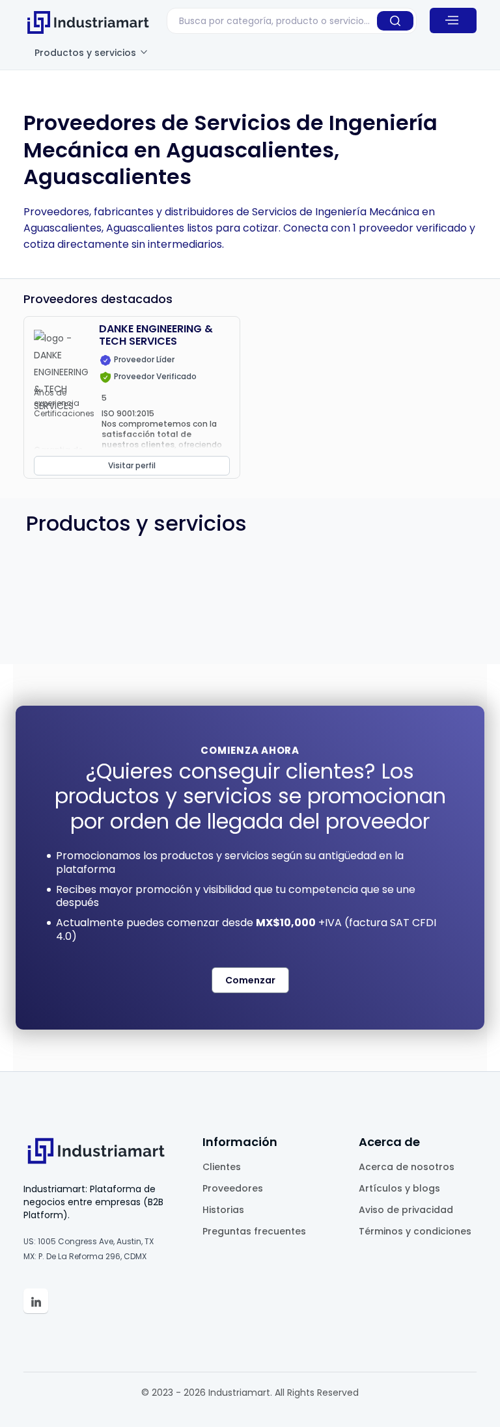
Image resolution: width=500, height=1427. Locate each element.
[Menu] (453, 20)
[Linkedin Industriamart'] (35, 1300)
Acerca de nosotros (406, 1166)
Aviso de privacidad (406, 1209)
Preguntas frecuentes (254, 1231)
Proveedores (232, 1188)
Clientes (221, 1166)
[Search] (395, 21)
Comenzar (250, 980)
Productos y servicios (87, 52)
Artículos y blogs (399, 1188)
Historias (223, 1209)
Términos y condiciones (415, 1231)
